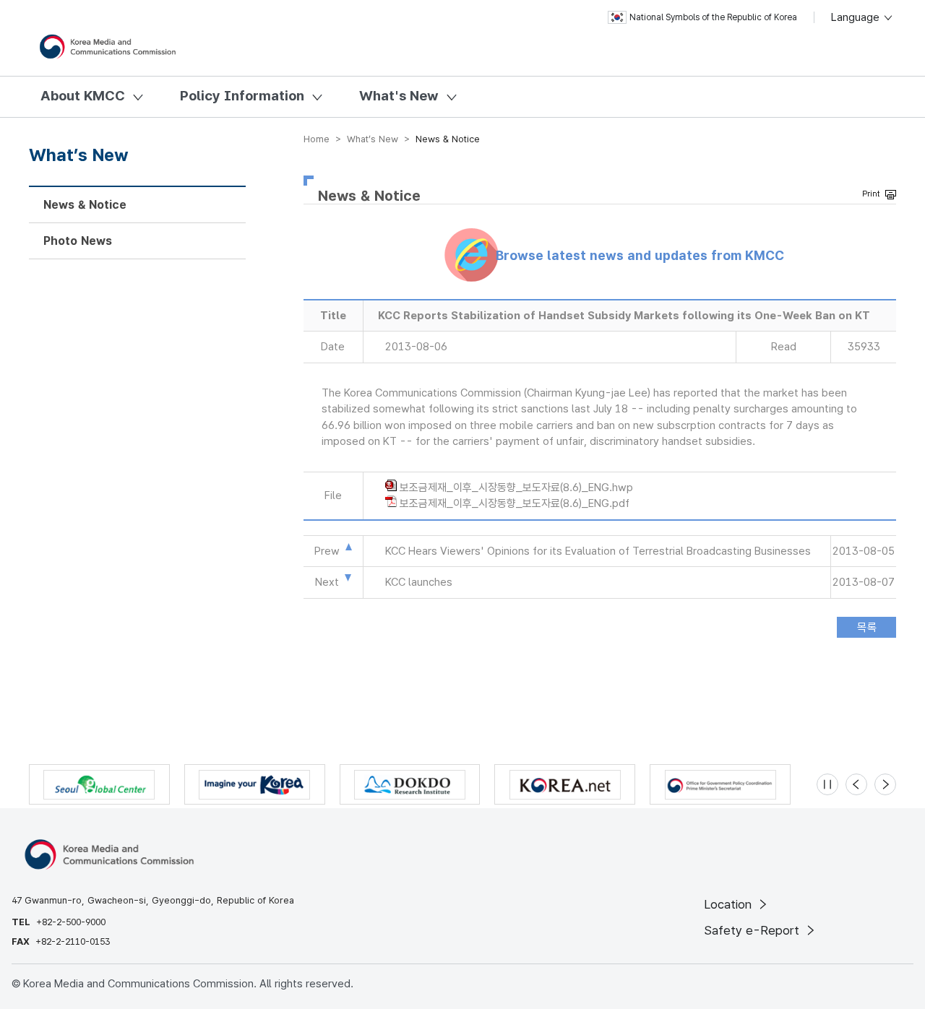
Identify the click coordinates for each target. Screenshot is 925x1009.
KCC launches (418, 582)
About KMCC (82, 95)
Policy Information (242, 95)
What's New (399, 95)
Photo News (77, 241)
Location (729, 904)
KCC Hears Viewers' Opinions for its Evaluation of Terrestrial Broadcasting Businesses (598, 551)
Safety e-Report (753, 930)
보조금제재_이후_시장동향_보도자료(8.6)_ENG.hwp (516, 487)
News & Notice (84, 205)
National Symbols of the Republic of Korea (713, 17)
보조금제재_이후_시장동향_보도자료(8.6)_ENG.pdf (514, 503)
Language (856, 17)
